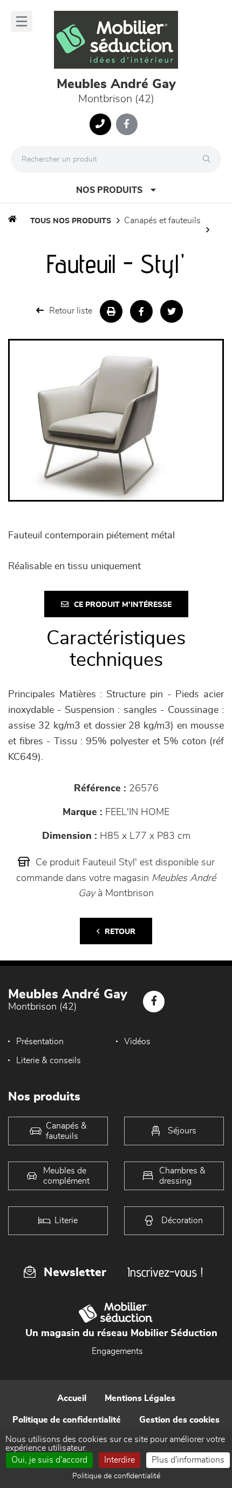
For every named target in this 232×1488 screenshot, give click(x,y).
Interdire (119, 1460)
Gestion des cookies (179, 1420)
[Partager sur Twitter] (171, 311)
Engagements (117, 1351)
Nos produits (109, 190)
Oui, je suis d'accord (49, 1460)
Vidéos (137, 1041)
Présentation (40, 1041)
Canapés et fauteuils (162, 220)
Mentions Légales (140, 1398)
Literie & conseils (48, 1060)
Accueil (71, 1398)
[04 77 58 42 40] (100, 124)
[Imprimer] (111, 311)
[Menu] (21, 21)
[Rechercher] (209, 159)
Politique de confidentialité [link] (116, 1476)
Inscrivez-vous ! (165, 1272)
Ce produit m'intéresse (123, 605)
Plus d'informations (188, 1460)
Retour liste (70, 310)
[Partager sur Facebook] (141, 311)
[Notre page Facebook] (127, 124)
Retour (120, 932)
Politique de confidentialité (66, 1420)
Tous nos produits (70, 221)
